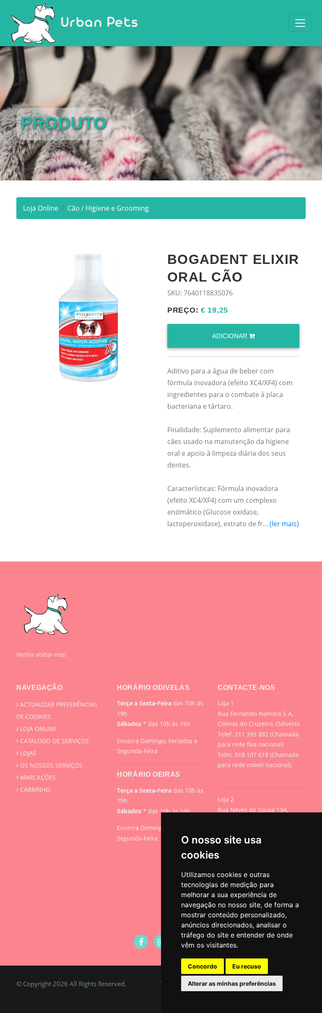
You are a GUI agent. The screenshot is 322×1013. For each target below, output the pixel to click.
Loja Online (40, 208)
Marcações (37, 777)
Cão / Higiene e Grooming (108, 208)
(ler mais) (284, 523)
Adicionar (230, 335)
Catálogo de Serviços (53, 741)
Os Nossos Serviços (50, 765)
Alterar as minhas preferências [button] (232, 983)
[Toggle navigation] (300, 23)
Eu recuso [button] (246, 966)
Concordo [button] (202, 966)
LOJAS (27, 753)
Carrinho (34, 790)
